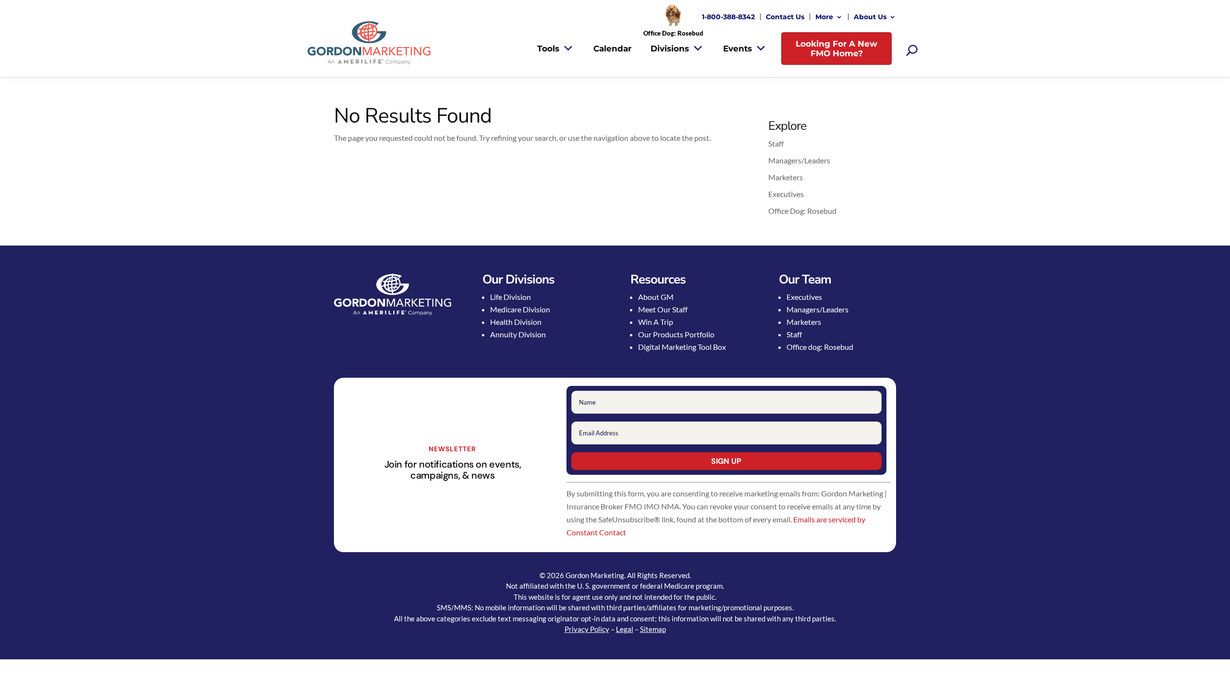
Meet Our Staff (663, 309)
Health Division (515, 321)
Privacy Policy (587, 629)
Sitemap (653, 629)
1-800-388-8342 (728, 16)
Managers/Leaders (799, 160)
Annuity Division (518, 334)
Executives (786, 193)
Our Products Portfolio (676, 334)
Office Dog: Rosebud (802, 210)
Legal (624, 629)
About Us (870, 16)
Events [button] (737, 48)
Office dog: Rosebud (820, 346)
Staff (776, 143)
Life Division (510, 296)
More (824, 16)
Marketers (785, 177)
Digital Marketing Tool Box (682, 346)
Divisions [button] (670, 48)
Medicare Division (520, 309)
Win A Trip (655, 321)
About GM (656, 296)
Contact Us (785, 16)
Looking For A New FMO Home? (836, 48)
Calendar (612, 48)
